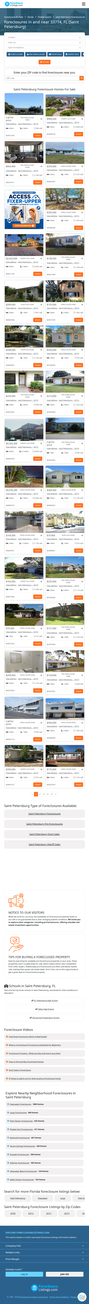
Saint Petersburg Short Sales (44, 834)
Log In (24, 1274)
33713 (76, 216)
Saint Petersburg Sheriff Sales (44, 844)
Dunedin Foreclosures (19, 1154)
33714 (35, 124)
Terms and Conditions (59, 1297)
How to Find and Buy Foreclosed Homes (26, 1061)
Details (37, 135)
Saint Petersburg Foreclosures (44, 813)
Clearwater (43, 1198)
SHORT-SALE (56, 54)
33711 (48, 1213)
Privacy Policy (76, 1297)
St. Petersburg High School (46, 1000)
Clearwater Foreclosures (20, 1104)
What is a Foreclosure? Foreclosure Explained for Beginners (35, 1045)
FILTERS (45, 62)
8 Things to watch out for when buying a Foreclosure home (35, 1078)
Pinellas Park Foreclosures (21, 1129)
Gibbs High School (46, 1009)
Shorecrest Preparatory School (45, 1018)
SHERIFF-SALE (73, 54)
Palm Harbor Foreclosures (21, 1121)
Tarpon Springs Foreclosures (22, 1146)
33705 (13, 1213)
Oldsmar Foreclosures (19, 1163)
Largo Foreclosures (18, 1112)
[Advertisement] (44, 871)
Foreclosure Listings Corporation (33, 1297)
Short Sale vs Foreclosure (20, 1070)
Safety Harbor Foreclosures (22, 1179)
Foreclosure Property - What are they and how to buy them (34, 1053)
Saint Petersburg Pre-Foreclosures (44, 823)
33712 (30, 1213)
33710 (84, 1213)
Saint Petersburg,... (25, 124)
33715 (76, 122)
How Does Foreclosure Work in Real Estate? (28, 1036)
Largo (62, 1198)
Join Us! (64, 1274)
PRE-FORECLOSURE (37, 54)
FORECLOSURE (16, 54)
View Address (11, 124)
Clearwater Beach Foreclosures (23, 1171)
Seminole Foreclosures (20, 1137)
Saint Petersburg (17, 1198)
